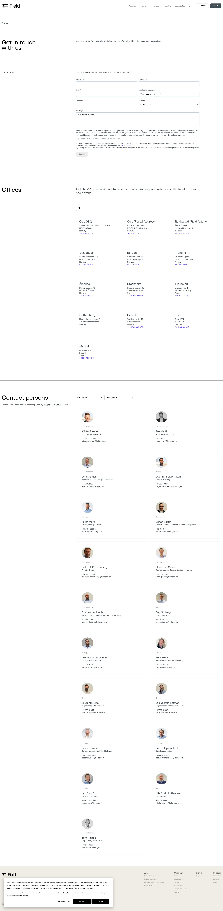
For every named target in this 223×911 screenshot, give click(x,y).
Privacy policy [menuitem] (178, 886)
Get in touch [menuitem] (217, 876)
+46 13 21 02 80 (182, 296)
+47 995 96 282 (162, 439)
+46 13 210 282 (161, 529)
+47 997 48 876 (88, 665)
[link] (11, 6)
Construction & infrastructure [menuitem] (154, 882)
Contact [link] (202, 6)
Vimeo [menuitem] (215, 882)
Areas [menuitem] (146, 873)
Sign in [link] (215, 6)
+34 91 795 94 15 (86, 358)
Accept (81, 901)
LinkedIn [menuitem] (216, 879)
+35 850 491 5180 (88, 755)
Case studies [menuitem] (148, 886)
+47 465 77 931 (87, 620)
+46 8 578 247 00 (135, 296)
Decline (100, 901)
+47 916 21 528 (87, 484)
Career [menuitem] (176, 882)
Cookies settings (63, 901)
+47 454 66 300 (134, 233)
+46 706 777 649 (162, 665)
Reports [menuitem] (176, 892)
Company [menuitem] (178, 873)
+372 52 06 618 (182, 327)
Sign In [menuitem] (199, 873)
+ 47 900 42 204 (88, 845)
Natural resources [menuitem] (150, 879)
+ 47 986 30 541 (162, 574)
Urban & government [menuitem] (151, 876)
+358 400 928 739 (163, 755)
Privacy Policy (126, 146)
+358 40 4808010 (89, 529)
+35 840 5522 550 (89, 801)
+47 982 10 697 (162, 710)
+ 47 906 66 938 (88, 574)
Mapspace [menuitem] (199, 876)
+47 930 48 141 (162, 484)
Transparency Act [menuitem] (180, 889)
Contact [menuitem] (217, 873)
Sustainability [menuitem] (178, 879)
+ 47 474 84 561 (162, 801)
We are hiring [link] (10, 411)
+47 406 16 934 (88, 710)
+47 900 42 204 (182, 233)
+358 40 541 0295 (89, 439)
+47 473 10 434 (86, 296)
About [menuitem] (176, 876)
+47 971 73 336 (162, 620)
